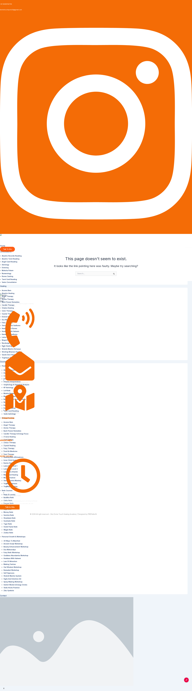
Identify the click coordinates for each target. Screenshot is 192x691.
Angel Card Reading (9, 262)
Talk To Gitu (7, 249)
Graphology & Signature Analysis (16, 385)
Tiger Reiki (8, 524)
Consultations (5, 252)
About (4, 425)
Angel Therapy (9, 425)
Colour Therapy (10, 442)
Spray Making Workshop (13, 582)
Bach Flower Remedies (10, 302)
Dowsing (5, 268)
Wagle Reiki (8, 530)
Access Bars (6, 290)
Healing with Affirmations (13, 457)
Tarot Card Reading (9, 279)
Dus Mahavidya (10, 550)
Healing (3, 286)
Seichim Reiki (9, 515)
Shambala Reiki (10, 518)
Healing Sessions (8, 431)
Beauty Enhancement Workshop (16, 547)
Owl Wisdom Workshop (12, 567)
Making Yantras (10, 564)
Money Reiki (8, 512)
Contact (3, 596)
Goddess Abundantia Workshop (16, 555)
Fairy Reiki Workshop (12, 552)
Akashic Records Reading (12, 256)
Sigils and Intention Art (12, 579)
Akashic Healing (8, 293)
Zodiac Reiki (8, 533)
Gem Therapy (9, 454)
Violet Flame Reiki (10, 527)
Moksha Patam (7, 270)
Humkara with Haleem (12, 558)
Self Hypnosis (9, 573)
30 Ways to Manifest (12, 541)
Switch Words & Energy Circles (15, 585)
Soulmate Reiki (9, 521)
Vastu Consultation (9, 282)
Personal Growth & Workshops (13, 537)
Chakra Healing (8, 308)
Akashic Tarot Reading (10, 259)
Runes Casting (7, 276)
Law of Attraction (10, 561)
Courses (3, 362)
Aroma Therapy (8, 299)
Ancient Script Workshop (13, 544)
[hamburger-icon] (188, 246)
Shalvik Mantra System (12, 576)
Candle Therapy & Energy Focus (16, 434)
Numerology (6, 273)
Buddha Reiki (9, 497)
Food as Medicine (10, 451)
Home (2, 246)
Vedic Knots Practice (12, 588)
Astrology (5, 265)
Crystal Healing (9, 445)
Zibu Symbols (9, 590)
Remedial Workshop (11, 570)
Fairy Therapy (9, 448)
